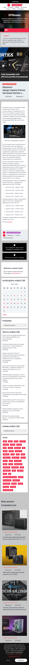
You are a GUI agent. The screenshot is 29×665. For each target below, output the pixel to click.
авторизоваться (16, 273)
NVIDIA (17, 7)
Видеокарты (18, 464)
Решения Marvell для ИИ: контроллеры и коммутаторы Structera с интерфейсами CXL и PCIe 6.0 (13, 401)
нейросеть (16, 480)
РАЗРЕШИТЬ (21, 660)
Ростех (20, 483)
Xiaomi (8, 9)
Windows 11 (15, 457)
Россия (14, 483)
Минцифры (18, 460)
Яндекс (21, 477)
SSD (18, 454)
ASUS (14, 9)
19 (11, 303)
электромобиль (8, 490)
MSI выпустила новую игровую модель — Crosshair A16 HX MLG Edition (13, 417)
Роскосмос (6, 483)
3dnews (10, 222)
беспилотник (7, 480)
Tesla (23, 454)
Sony (12, 454)
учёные (13, 486)
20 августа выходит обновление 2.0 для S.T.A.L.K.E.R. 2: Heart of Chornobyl (13, 386)
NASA (5, 451)
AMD (5, 441)
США (14, 470)
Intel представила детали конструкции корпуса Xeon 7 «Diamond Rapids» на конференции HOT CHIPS (13, 346)
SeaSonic (10, 235)
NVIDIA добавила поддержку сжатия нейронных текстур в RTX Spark (12, 409)
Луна (22, 467)
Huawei (19, 444)
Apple (10, 441)
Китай (5, 460)
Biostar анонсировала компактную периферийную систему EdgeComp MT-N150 (14, 393)
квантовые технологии (10, 477)
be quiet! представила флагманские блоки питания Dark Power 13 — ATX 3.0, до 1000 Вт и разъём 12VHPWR (14, 539)
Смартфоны (7, 470)
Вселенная (6, 467)
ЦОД (5, 473)
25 (7, 307)
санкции (6, 486)
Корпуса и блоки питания (9, 84)
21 (18, 303)
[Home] (2, 30)
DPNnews (14, 15)
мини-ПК (20, 470)
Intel (5, 7)
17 (4, 303)
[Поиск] (27, 30)
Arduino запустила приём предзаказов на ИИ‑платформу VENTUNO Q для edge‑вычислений (13, 337)
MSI (24, 448)
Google (12, 444)
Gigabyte (6, 444)
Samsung (10, 7)
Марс (5, 464)
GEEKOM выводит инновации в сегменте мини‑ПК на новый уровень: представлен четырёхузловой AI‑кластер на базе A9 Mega (13, 377)
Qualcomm (18, 451)
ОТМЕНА (8, 660)
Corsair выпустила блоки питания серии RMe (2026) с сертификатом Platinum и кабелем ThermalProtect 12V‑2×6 (13, 367)
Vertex (18, 235)
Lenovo (10, 448)
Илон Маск (21, 9)
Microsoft (24, 7)
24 (4, 307)
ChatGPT (22, 441)
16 (25, 299)
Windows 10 (7, 457)
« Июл (4, 315)
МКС (11, 460)
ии (9, 473)
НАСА (10, 464)
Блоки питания (8, 238)
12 (11, 299)
